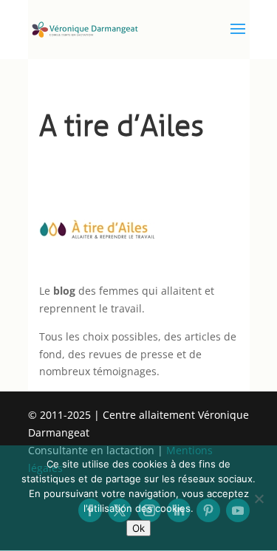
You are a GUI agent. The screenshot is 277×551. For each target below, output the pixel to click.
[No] (258, 498)
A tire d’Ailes (121, 126)
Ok (138, 528)
